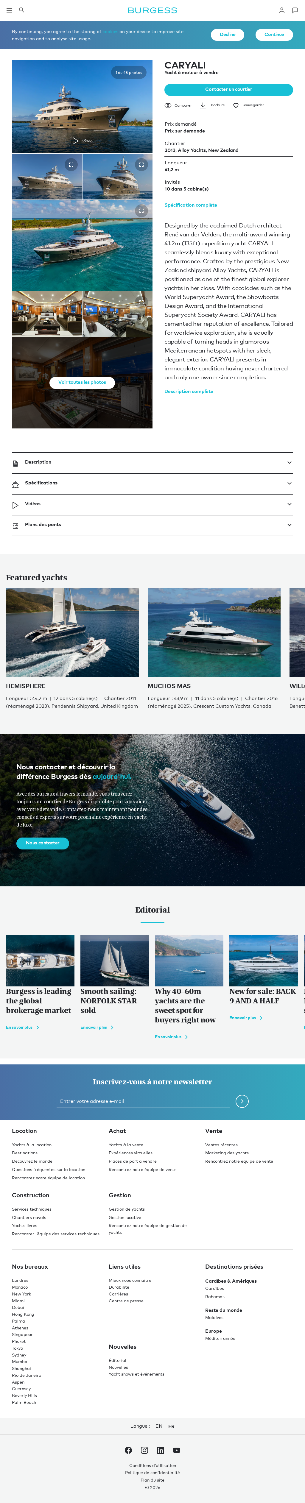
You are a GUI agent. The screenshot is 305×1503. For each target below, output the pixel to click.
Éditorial (117, 1360)
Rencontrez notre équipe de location (48, 1177)
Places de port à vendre (133, 1161)
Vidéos (33, 503)
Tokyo (17, 1348)
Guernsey (21, 1388)
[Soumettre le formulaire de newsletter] (242, 1101)
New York (21, 1293)
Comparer (183, 105)
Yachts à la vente (126, 1144)
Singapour (22, 1334)
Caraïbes (214, 1288)
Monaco (20, 1287)
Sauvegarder (253, 105)
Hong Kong (23, 1314)
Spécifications (41, 483)
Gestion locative (125, 1217)
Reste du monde (223, 1310)
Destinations (25, 1152)
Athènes (20, 1327)
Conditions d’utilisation (152, 1465)
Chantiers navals (29, 1217)
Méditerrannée (220, 1338)
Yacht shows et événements (136, 1373)
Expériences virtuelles (130, 1152)
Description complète (188, 391)
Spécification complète (190, 205)
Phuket (19, 1341)
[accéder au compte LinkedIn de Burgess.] (160, 1451)
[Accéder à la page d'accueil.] (152, 10)
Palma (18, 1320)
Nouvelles (118, 1367)
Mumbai (20, 1361)
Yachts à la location (32, 1144)
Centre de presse (126, 1300)
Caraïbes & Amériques (231, 1281)
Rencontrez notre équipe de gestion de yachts (148, 1229)
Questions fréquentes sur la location (48, 1169)
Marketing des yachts (227, 1152)
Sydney (19, 1354)
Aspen (18, 1381)
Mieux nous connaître (130, 1280)
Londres (20, 1280)
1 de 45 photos (129, 72)
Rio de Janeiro (26, 1375)
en (158, 1426)
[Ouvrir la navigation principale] (9, 10)
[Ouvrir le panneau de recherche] (21, 10)
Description (38, 462)
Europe (213, 1331)
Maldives (214, 1317)
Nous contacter (43, 843)
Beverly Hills (24, 1395)
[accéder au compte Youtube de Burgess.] (176, 1451)
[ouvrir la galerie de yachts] (71, 164)
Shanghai (21, 1368)
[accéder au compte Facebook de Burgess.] (128, 1451)
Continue (274, 34)
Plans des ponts (43, 524)
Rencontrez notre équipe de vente (143, 1169)
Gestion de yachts (127, 1209)
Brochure (217, 105)
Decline (227, 34)
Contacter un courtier (228, 89)
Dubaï (18, 1307)
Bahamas (215, 1296)
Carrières (118, 1293)
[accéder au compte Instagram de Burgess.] (144, 1451)
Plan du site (152, 1479)
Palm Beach (24, 1402)
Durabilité (119, 1287)
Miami (18, 1300)
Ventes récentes (221, 1144)
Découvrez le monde (32, 1161)
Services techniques (32, 1209)
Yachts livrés (24, 1225)
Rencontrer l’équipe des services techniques (55, 1233)
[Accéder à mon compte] (281, 10)
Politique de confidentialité (152, 1472)
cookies (110, 31)
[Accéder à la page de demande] (294, 10)
